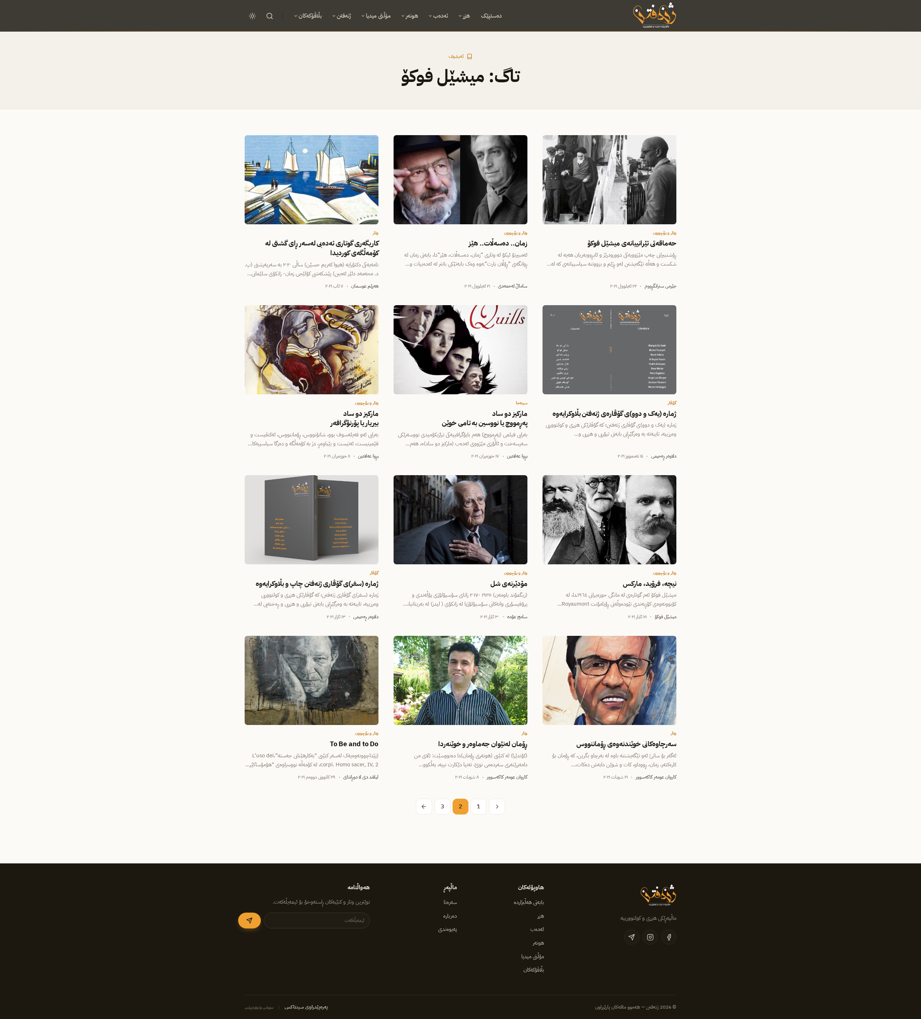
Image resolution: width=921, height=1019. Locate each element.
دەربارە (450, 916)
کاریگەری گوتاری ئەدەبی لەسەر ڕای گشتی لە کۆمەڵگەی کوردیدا (321, 248)
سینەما (521, 403)
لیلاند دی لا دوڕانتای (360, 777)
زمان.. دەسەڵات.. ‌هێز (498, 243)
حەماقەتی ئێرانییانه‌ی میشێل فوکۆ (631, 243)
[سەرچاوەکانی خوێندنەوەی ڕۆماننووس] (609, 680)
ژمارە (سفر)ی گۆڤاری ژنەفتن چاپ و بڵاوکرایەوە (317, 584)
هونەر (412, 16)
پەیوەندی (447, 929)
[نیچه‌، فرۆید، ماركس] (609, 519)
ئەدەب (440, 16)
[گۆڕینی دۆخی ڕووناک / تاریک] (252, 15)
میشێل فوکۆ (665, 616)
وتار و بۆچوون (664, 233)
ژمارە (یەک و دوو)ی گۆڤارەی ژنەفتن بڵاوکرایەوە (614, 414)
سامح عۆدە (517, 616)
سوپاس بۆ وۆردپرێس (259, 1007)
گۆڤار (672, 403)
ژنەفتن (344, 16)
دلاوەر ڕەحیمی (663, 456)
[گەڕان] (269, 15)
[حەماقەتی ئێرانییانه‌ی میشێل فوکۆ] (609, 179)
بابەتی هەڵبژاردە (529, 902)
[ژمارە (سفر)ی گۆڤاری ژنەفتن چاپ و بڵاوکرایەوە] (311, 519)
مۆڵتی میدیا (378, 16)
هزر (466, 16)
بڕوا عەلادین (517, 456)
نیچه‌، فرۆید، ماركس (649, 584)
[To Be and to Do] (311, 680)
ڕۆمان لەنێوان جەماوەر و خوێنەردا (483, 744)
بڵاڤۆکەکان (310, 16)
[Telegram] (631, 937)
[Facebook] (668, 937)
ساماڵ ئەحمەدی (512, 286)
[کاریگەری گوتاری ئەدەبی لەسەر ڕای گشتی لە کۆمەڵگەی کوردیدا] (311, 179)
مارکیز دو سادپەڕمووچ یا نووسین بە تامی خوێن (485, 418)
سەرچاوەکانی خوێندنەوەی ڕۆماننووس (626, 744)
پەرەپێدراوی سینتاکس (306, 1007)
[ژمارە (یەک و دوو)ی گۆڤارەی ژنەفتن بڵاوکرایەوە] (609, 349)
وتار (375, 233)
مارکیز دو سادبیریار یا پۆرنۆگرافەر (354, 418)
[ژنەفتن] (653, 15)
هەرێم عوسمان (364, 286)
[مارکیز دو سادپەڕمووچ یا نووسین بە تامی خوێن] (460, 349)
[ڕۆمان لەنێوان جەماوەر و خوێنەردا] (460, 680)
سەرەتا (450, 902)
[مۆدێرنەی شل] (460, 519)
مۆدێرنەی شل (508, 584)
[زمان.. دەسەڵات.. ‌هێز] (460, 179)
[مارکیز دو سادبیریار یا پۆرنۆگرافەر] (311, 349)
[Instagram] (650, 937)
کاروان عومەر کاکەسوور (656, 777)
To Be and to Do (354, 744)
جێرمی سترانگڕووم (660, 286)
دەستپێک (491, 16)
